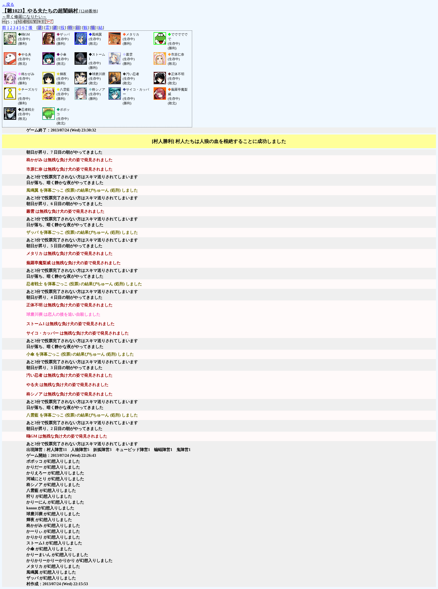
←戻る (8, 4)
